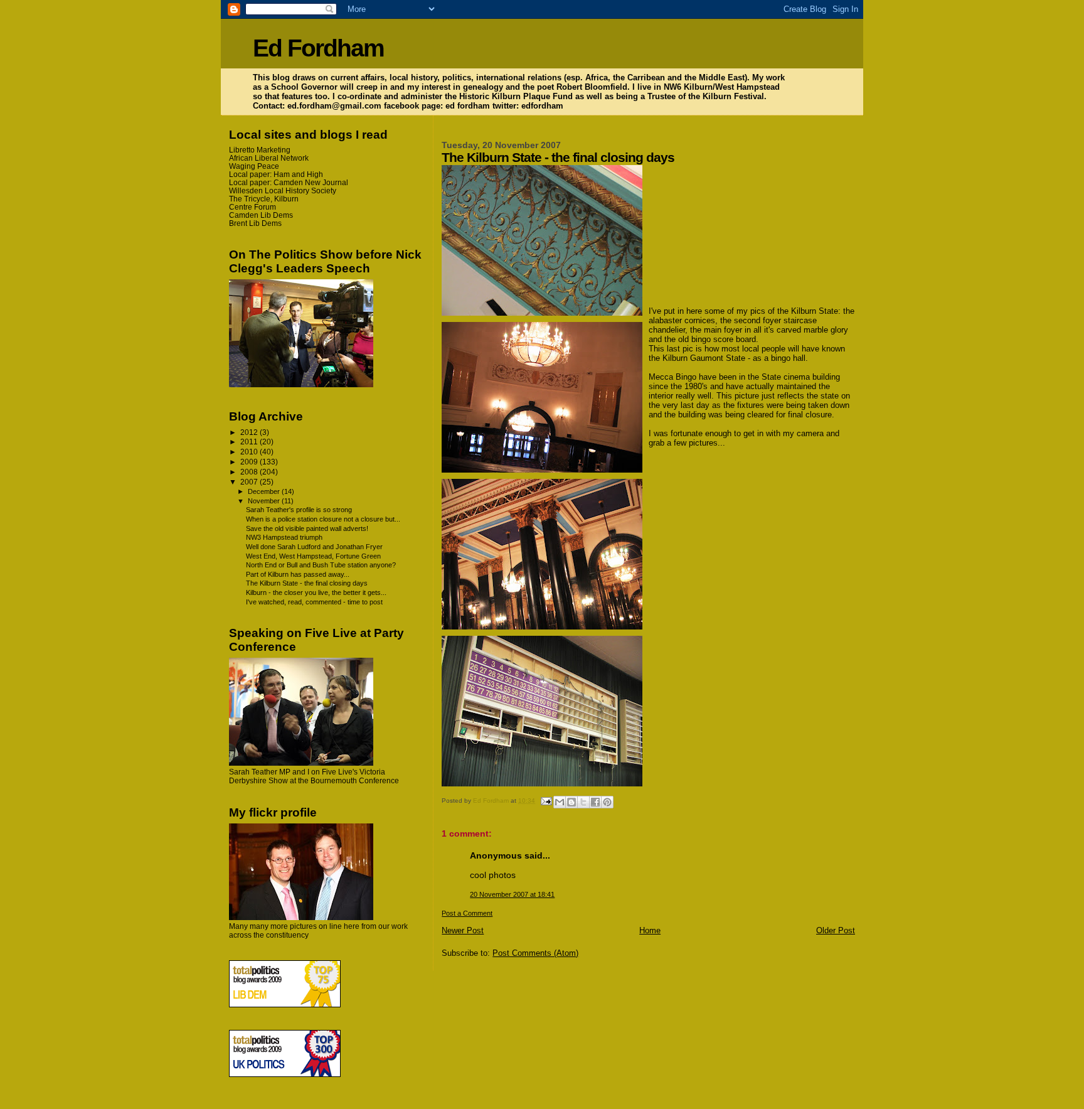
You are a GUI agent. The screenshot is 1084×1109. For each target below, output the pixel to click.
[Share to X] (583, 802)
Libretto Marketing (259, 150)
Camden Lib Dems (261, 215)
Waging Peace (254, 166)
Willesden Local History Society (282, 190)
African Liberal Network (269, 158)
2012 (250, 432)
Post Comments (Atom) (535, 953)
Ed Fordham (318, 48)
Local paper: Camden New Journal (288, 182)
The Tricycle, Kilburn (264, 199)
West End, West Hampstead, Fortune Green (313, 556)
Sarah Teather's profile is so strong (299, 509)
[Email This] (559, 802)
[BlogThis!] (571, 802)
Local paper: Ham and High (276, 174)
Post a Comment (467, 913)
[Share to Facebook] (595, 802)
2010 (250, 451)
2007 (250, 482)
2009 (250, 462)
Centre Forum (252, 207)
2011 (250, 441)
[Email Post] (545, 800)
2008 (250, 472)
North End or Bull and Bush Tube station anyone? (321, 565)
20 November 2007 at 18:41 (512, 894)
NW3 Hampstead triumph (284, 537)
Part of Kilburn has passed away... (297, 574)
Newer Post (463, 930)
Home (650, 930)
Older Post (835, 930)
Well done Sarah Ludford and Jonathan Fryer (314, 546)
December (265, 491)
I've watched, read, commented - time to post (314, 602)
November (265, 501)
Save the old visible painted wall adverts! (307, 528)
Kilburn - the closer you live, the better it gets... (316, 592)
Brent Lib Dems (255, 223)
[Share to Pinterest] (607, 802)
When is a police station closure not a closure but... (323, 519)
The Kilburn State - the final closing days (307, 583)
